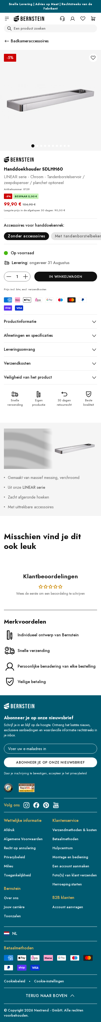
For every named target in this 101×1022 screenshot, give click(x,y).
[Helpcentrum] (62, 19)
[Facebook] (36, 805)
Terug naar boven (46, 996)
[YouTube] (56, 805)
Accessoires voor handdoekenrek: (34, 225)
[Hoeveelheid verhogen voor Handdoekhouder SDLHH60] (25, 276)
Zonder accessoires (26, 236)
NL (14, 933)
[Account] (72, 19)
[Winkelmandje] (93, 19)
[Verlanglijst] (83, 19)
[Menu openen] (7, 19)
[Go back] (7, 41)
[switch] (10, 1013)
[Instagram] (26, 805)
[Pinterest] (46, 805)
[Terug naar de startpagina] (29, 19)
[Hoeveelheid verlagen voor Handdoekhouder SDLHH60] (9, 276)
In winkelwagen (65, 276)
